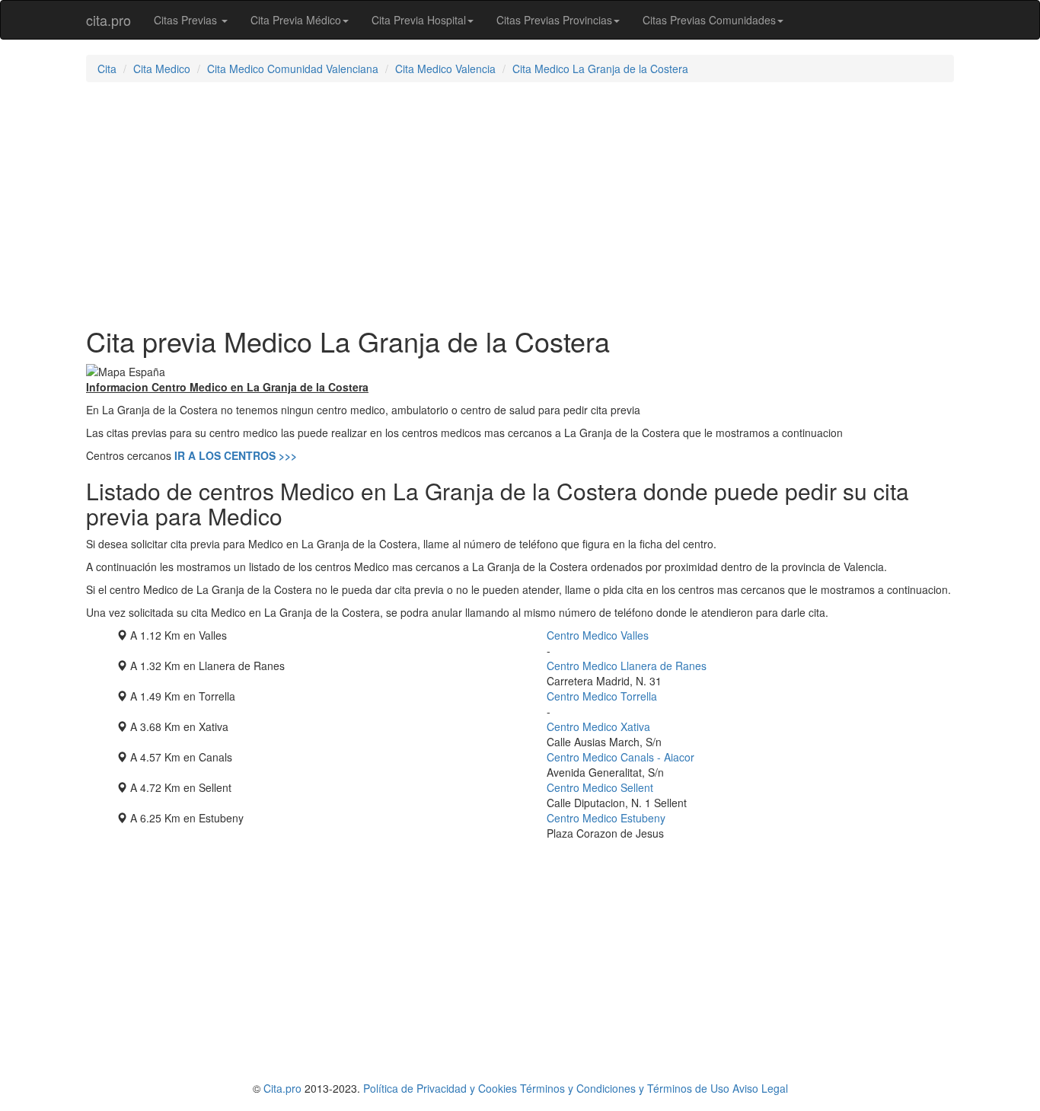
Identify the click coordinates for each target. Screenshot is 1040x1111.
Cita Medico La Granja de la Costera (600, 68)
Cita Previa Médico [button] (295, 19)
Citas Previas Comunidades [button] (709, 19)
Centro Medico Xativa (598, 726)
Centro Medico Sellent (600, 787)
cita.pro (108, 20)
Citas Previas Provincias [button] (554, 19)
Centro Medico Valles (598, 635)
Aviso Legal (760, 1088)
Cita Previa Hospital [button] (419, 19)
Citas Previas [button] (187, 19)
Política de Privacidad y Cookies (440, 1088)
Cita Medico (161, 68)
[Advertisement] (520, 204)
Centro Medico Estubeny (606, 817)
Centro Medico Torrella (602, 696)
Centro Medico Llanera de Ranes (627, 665)
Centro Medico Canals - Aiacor (620, 757)
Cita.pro (282, 1088)
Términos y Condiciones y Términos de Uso (624, 1088)
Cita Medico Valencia (445, 68)
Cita (106, 68)
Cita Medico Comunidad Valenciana (292, 68)
